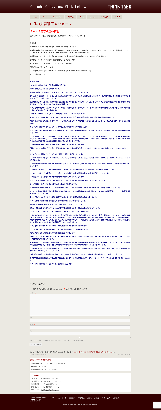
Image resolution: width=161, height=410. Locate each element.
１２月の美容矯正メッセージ (51, 381)
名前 (31, 317)
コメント (33, 293)
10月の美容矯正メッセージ (38, 354)
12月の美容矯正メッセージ (122, 354)
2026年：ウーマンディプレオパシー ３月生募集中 (48, 363)
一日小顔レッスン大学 (38, 366)
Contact (117, 17)
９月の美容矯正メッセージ (50, 390)
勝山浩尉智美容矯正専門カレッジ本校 (44, 369)
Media (82, 17)
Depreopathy (57, 17)
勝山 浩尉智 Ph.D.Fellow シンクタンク (58, 7)
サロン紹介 (104, 17)
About (45, 17)
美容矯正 (70, 17)
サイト (32, 331)
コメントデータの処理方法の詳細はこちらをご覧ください (94, 352)
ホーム (34, 17)
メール (32, 324)
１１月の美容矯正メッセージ (50, 384)
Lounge (92, 17)
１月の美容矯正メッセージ (50, 378)
